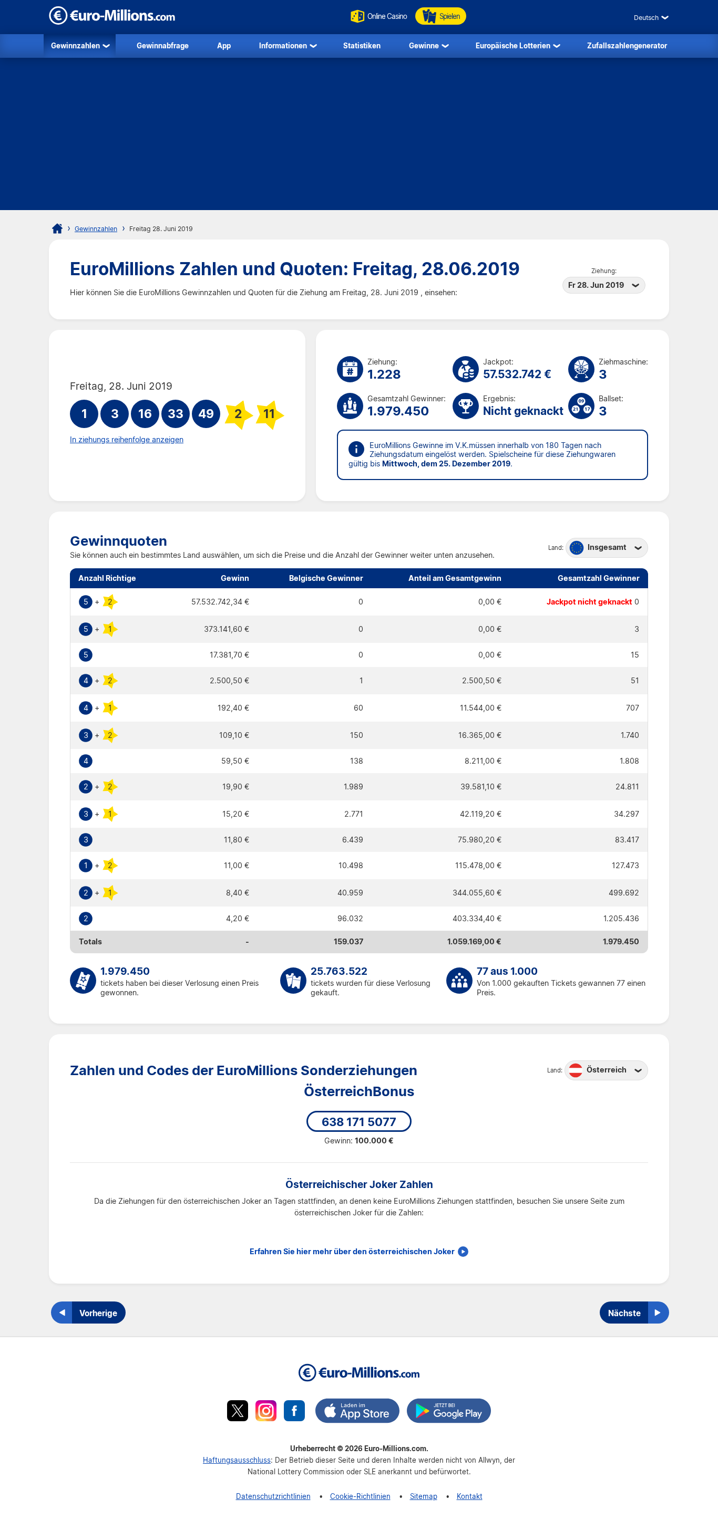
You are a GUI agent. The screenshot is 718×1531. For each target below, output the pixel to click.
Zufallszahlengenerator (627, 45)
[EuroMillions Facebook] (294, 1412)
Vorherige (98, 1313)
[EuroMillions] (112, 21)
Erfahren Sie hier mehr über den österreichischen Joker (352, 1251)
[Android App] (449, 1412)
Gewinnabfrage (163, 45)
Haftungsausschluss (237, 1459)
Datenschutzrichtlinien (273, 1496)
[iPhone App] (357, 1412)
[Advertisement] (359, 136)
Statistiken (362, 45)
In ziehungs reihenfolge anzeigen (126, 439)
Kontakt (470, 1496)
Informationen (283, 45)
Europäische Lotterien (513, 45)
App (224, 45)
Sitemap (423, 1496)
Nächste (624, 1313)
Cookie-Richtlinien (360, 1496)
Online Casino (387, 16)
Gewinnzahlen (75, 45)
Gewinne (424, 45)
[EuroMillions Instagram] (266, 1412)
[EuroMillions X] (237, 1412)
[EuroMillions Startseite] (57, 228)
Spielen (449, 16)
